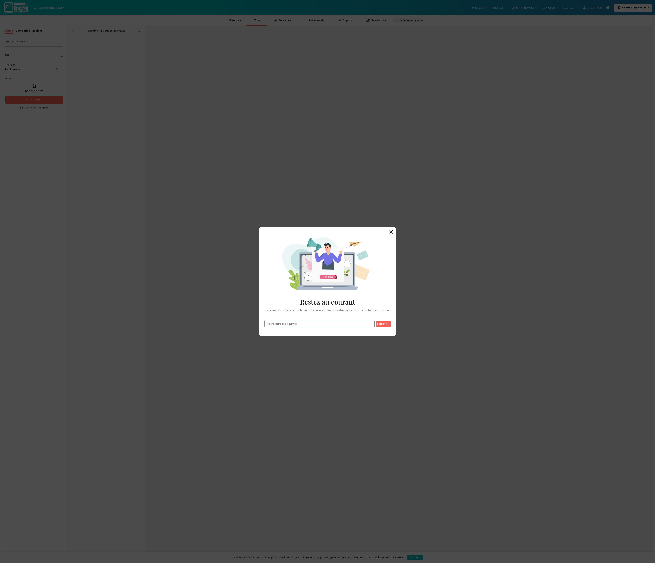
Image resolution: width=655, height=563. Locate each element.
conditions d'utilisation (347, 330)
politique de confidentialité (320, 330)
